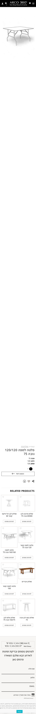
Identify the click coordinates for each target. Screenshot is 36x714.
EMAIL (32, 686)
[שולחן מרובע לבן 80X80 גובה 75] (26, 503)
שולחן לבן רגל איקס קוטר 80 (9, 515)
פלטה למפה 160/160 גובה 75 (9, 551)
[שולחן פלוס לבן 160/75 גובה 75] (9, 607)
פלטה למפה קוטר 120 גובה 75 (26, 546)
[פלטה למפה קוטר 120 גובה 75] (26, 534)
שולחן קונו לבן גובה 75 (27, 619)
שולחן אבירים (27, 582)
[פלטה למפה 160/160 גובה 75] (9, 537)
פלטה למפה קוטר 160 (9, 587)
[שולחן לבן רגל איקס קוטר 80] (9, 503)
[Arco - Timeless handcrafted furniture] (18, 3)
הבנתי (19, 712)
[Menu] (33, 3)
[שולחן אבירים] (26, 571)
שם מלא (31, 669)
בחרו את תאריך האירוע (22, 695)
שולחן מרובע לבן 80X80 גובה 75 (27, 515)
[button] (28, 481)
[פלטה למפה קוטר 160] (9, 573)
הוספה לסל (20, 474)
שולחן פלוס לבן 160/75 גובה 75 (9, 619)
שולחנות (24, 446)
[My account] (3, 3)
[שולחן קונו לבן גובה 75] (26, 607)
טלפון (32, 677)
